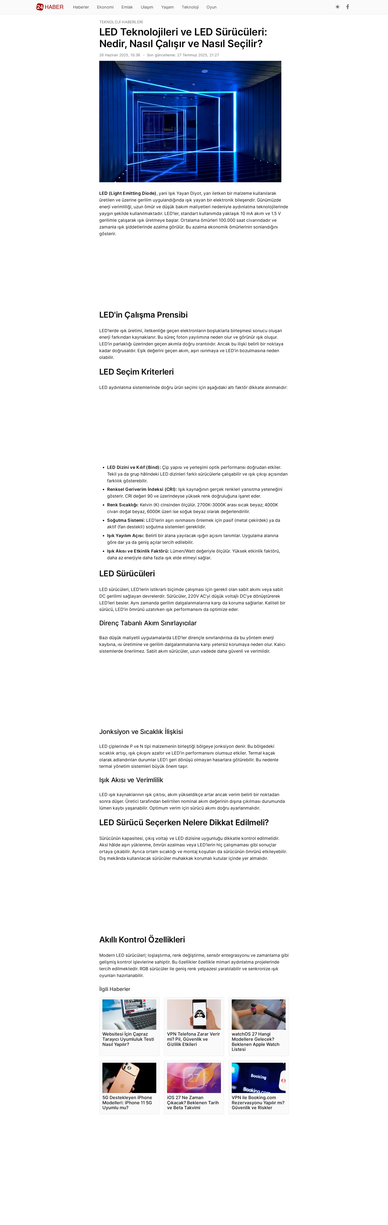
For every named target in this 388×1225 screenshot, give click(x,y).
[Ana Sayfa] (49, 7)
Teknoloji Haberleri (121, 22)
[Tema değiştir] (337, 7)
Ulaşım (147, 7)
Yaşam (167, 7)
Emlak (127, 7)
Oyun (212, 7)
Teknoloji (190, 7)
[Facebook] (348, 7)
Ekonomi (105, 7)
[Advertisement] (65, 87)
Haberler (81, 7)
